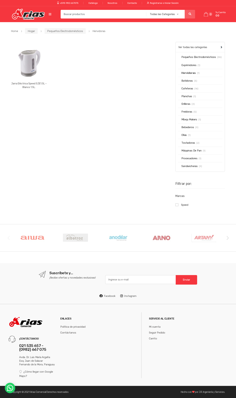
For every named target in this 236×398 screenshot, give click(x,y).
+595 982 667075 (69, 3)
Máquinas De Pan (191, 150)
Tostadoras (188, 142)
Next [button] (227, 237)
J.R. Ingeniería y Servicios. (212, 392)
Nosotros (112, 3)
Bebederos (187, 127)
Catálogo (93, 3)
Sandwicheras (189, 166)
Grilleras (185, 104)
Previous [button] (8, 237)
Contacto (132, 3)
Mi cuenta (155, 326)
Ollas (184, 135)
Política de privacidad (73, 326)
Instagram (130, 296)
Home (14, 31)
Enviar (186, 279)
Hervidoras (188, 73)
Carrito (153, 338)
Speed (184, 204)
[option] (32, 238)
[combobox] (102, 14)
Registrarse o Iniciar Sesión (164, 3)
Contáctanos (68, 332)
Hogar (31, 31)
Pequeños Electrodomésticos (65, 31)
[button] (10, 388)
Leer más (29, 98)
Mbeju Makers (189, 119)
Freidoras (186, 111)
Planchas (186, 96)
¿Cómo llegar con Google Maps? (36, 373)
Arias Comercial (38, 392)
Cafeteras (187, 88)
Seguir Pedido (157, 332)
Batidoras (187, 80)
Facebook (109, 296)
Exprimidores (188, 65)
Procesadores (189, 158)
